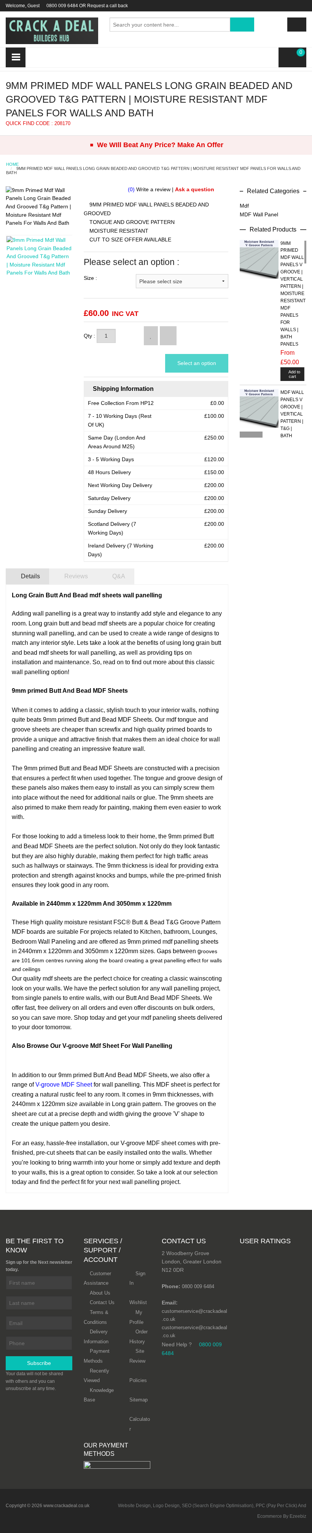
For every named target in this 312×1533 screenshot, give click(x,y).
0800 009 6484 (62, 5)
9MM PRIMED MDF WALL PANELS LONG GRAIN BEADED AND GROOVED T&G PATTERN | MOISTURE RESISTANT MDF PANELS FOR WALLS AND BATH (153, 171)
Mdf (244, 206)
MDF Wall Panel (259, 214)
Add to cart (294, 374)
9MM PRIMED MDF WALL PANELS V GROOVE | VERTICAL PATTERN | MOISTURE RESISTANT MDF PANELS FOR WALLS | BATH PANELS (292, 294)
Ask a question (194, 189)
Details (29, 576)
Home (12, 164)
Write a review (153, 189)
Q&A (118, 576)
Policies (138, 1380)
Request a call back (107, 5)
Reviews (75, 576)
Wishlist (138, 1302)
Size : (90, 278)
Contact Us (102, 1302)
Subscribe (39, 1363)
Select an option (196, 363)
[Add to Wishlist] (151, 335)
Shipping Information (122, 389)
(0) (131, 189)
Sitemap (138, 1400)
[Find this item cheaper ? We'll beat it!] (168, 335)
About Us (100, 1293)
